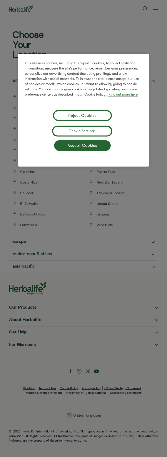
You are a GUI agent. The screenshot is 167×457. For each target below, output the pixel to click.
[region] (83, 110)
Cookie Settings (82, 131)
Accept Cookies (82, 145)
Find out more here (123, 94)
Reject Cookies (82, 115)
